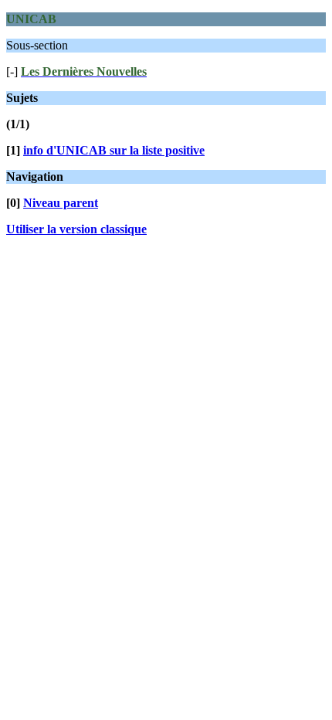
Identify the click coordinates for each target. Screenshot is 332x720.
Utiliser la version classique (76, 229)
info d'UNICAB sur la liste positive (114, 150)
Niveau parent (60, 202)
